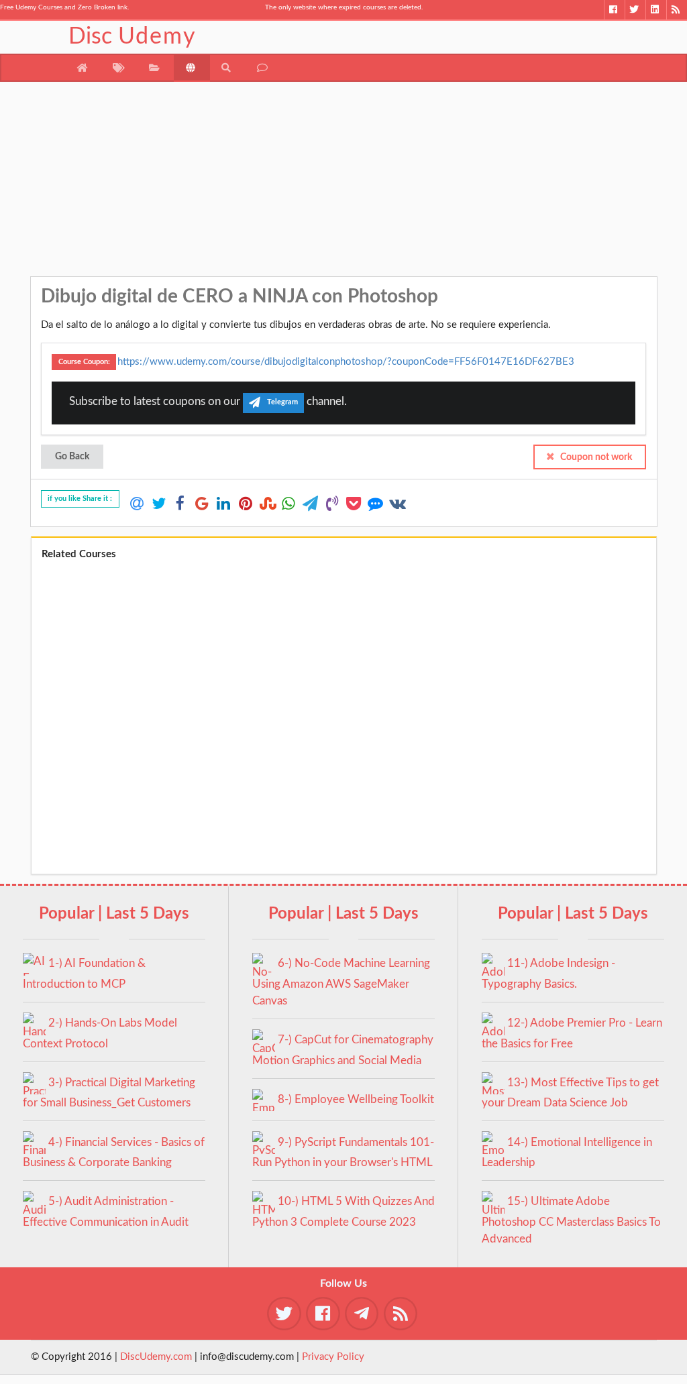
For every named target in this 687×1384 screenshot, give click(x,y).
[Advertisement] (344, 182)
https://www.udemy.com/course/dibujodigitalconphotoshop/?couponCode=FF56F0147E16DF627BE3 (345, 361)
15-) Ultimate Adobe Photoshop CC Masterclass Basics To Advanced (571, 1220)
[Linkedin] (655, 9)
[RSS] (676, 9)
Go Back (72, 456)
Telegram (282, 402)
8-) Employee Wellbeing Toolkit (356, 1099)
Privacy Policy (333, 1357)
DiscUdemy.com (156, 1357)
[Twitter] (635, 9)
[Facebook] (614, 9)
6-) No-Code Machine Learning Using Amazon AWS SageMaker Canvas (341, 982)
